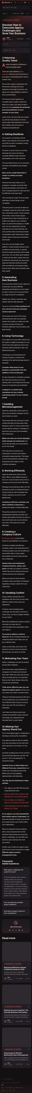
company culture (9, 538)
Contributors (9, 1087)
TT (13, 1090)
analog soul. (10, 1082)
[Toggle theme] (28, 2)
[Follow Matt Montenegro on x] (16, 930)
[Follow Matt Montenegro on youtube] (19, 930)
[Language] (25, 2)
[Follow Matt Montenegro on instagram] (13, 930)
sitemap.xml (9, 1079)
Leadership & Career (11, 20)
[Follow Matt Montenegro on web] (9, 930)
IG (2, 1090)
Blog (2, 1087)
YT (10, 1090)
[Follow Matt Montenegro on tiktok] (22, 930)
